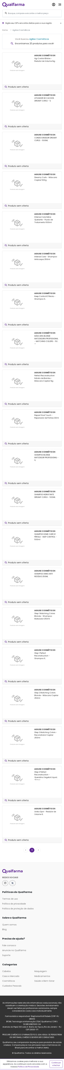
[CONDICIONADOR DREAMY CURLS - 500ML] (17, 144)
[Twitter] (12, 883)
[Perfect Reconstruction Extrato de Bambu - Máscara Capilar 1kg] (17, 382)
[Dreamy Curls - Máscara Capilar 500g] (17, 184)
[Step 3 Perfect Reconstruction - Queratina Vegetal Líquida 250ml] (17, 778)
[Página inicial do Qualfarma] (32, 871)
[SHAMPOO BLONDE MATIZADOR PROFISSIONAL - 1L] (17, 461)
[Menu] (60, 3)
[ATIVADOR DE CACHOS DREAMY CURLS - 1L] (17, 105)
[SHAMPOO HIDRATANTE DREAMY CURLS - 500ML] (17, 501)
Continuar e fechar (56, 1064)
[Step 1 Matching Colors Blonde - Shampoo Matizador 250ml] (17, 620)
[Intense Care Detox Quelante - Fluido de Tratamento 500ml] (17, 223)
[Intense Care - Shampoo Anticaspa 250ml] (17, 263)
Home (5, 30)
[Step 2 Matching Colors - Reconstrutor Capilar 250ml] (17, 739)
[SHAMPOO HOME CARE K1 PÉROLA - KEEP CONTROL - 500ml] (17, 541)
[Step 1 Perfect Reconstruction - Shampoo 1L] (17, 660)
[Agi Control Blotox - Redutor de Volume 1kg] (17, 65)
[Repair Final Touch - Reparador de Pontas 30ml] (17, 422)
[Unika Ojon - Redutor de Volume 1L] (17, 818)
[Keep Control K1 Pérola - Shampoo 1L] (17, 303)
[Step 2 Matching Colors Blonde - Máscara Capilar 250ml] (17, 699)
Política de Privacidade (28, 1066)
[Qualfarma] (13, 4)
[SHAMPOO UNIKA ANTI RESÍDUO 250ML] (17, 580)
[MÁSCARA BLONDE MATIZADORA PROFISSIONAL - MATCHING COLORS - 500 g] (17, 342)
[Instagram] (5, 883)
